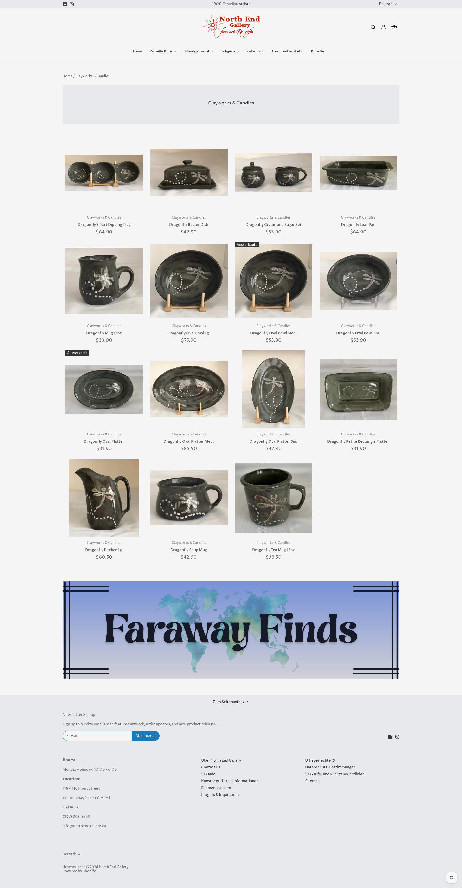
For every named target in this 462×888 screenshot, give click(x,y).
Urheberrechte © (320, 760)
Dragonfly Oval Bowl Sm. (358, 330)
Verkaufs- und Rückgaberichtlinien (335, 774)
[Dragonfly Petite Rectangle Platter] (358, 389)
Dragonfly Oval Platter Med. (188, 438)
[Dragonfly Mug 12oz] (104, 281)
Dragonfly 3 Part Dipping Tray (104, 221)
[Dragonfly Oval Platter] (104, 389)
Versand (208, 774)
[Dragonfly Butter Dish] (188, 172)
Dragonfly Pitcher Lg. (104, 546)
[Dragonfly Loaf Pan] (358, 172)
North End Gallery (113, 867)
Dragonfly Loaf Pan (358, 221)
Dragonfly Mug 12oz (104, 330)
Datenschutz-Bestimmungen (330, 767)
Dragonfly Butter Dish (188, 221)
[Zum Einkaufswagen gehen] (394, 27)
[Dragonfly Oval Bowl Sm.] (358, 281)
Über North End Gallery (221, 760)
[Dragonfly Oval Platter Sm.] (273, 389)
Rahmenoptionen (216, 788)
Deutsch (386, 4)
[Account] (383, 27)
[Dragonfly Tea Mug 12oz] (273, 497)
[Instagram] (72, 4)
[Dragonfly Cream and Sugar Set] (273, 172)
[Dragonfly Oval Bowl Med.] (273, 281)
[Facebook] (65, 4)
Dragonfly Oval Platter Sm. (273, 438)
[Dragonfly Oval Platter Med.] (188, 389)
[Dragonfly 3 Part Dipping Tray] (104, 172)
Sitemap (312, 781)
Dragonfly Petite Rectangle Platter (358, 438)
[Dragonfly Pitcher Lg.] (104, 497)
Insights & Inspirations (220, 794)
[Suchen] (373, 27)
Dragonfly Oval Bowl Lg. (188, 330)
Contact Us (210, 767)
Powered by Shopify (79, 871)
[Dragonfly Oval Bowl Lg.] (188, 281)
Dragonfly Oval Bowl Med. (273, 330)
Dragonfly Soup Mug (188, 546)
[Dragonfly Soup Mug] (188, 497)
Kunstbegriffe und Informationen (229, 781)
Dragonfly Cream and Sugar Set (273, 221)
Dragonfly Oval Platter (104, 438)
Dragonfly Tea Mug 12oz (273, 546)
